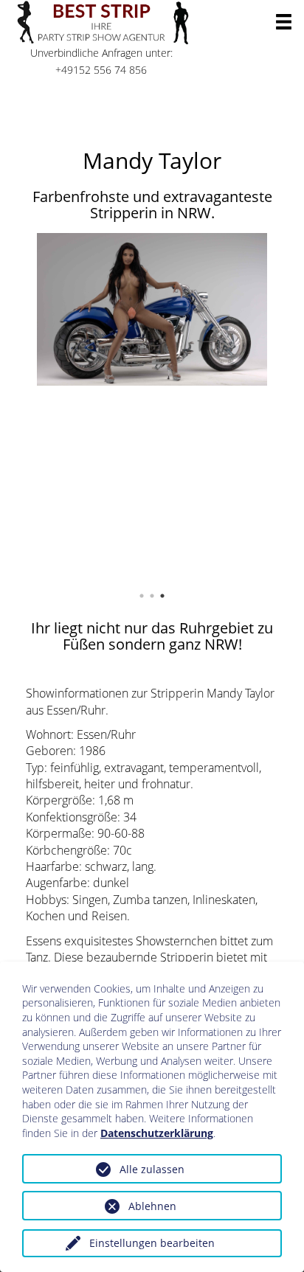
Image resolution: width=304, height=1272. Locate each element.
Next (289, 405)
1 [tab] (145, 595)
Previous (14, 405)
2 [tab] (155, 595)
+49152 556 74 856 (101, 70)
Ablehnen (152, 1206)
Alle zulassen (152, 1169)
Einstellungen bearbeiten (152, 1243)
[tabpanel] (152, 309)
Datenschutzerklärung (156, 1133)
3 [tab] (166, 595)
